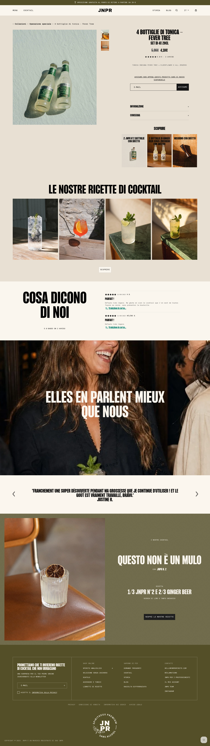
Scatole (86, 677)
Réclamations (171, 673)
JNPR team (169, 687)
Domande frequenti (132, 668)
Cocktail (28, 10)
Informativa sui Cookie (115, 705)
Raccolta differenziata (135, 687)
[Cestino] (195, 10)
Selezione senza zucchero (95, 673)
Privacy (71, 705)
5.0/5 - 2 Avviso (165, 57)
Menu (15, 10)
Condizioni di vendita (89, 705)
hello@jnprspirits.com (175, 668)
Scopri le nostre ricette (159, 617)
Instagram (169, 691)
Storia (156, 10)
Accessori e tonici (92, 682)
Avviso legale (135, 705)
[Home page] (105, 10)
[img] (110, 294)
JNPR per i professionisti (177, 677)
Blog (168, 10)
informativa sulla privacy (44, 692)
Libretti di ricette (92, 687)
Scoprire (105, 269)
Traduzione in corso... (117, 308)
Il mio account (172, 682)
